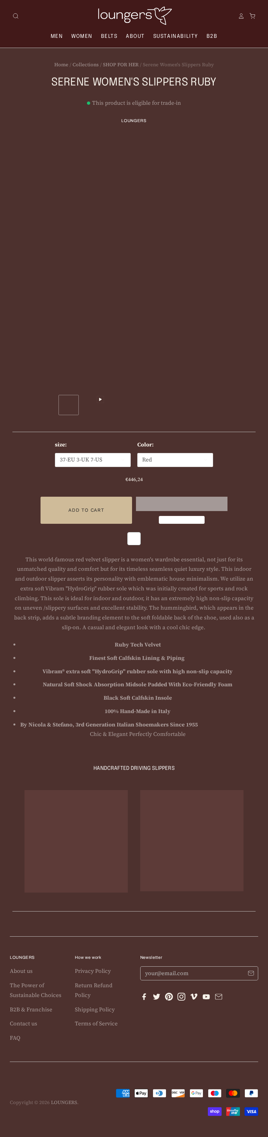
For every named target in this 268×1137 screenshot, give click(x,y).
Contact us (23, 1023)
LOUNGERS (133, 120)
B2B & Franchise (31, 1009)
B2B (212, 36)
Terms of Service (96, 1023)
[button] (181, 504)
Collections (86, 64)
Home (61, 64)
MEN (57, 36)
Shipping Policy (95, 1009)
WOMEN (81, 36)
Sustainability (175, 36)
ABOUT (135, 36)
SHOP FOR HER (121, 64)
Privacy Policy (93, 971)
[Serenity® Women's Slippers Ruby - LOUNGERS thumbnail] (68, 405)
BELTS (109, 36)
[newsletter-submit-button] (251, 974)
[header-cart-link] (250, 16)
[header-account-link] (238, 16)
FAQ (15, 1038)
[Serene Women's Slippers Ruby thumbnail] (95, 407)
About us (21, 971)
